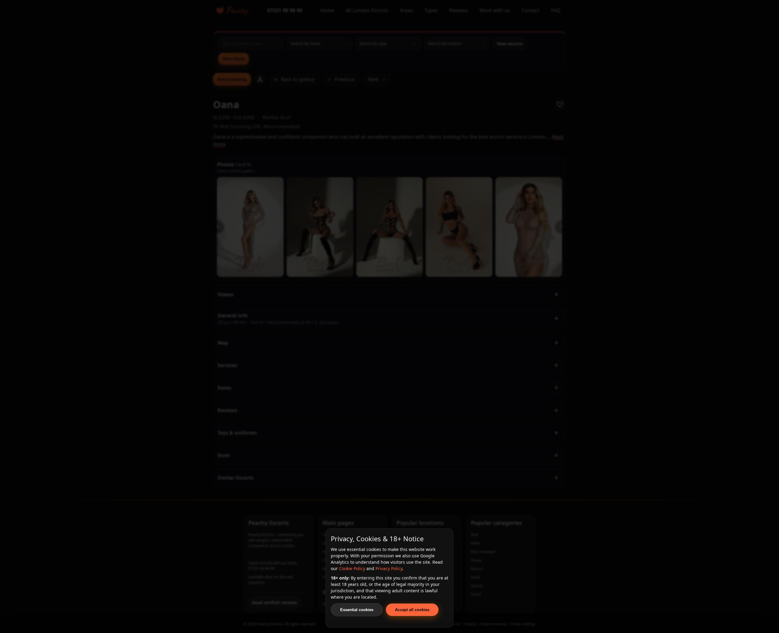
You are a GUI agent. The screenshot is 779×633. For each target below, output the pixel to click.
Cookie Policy (352, 568)
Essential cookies (356, 609)
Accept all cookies (412, 609)
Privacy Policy (389, 568)
